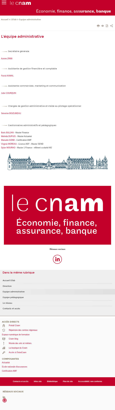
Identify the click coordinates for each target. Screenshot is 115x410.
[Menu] (4, 3)
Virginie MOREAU (9, 144)
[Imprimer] (98, 26)
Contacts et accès (11, 308)
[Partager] (111, 26)
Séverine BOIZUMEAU (11, 113)
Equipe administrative (30, 19)
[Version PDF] (107, 26)
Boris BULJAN (7, 132)
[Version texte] (102, 26)
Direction (7, 286)
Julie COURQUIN (8, 93)
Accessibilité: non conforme (90, 381)
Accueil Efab (9, 280)
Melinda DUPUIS (8, 136)
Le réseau (7, 303)
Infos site (38, 381)
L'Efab (14, 19)
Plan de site (68, 381)
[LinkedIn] (4, 397)
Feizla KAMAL (7, 76)
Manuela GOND (8, 140)
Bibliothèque (52, 381)
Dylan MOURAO (8, 148)
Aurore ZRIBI (6, 58)
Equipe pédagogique (13, 297)
